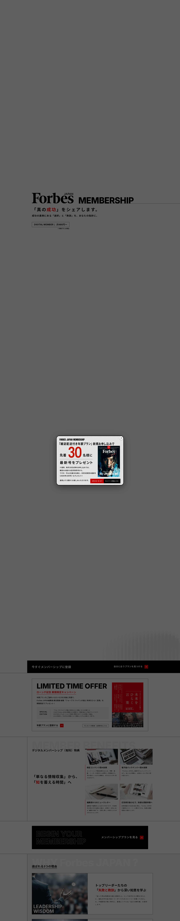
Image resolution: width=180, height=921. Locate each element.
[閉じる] (121, 438)
